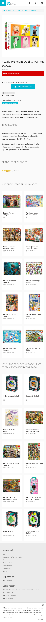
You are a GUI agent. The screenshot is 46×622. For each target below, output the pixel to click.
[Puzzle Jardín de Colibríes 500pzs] (34, 235)
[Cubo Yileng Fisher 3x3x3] (34, 519)
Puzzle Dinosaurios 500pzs (33, 349)
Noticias (5, 571)
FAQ (4, 554)
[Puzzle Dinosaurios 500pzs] (34, 336)
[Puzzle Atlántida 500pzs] (12, 268)
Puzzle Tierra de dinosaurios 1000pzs (11, 498)
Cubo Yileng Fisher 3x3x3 (33, 532)
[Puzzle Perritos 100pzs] (12, 201)
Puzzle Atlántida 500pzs (9, 281)
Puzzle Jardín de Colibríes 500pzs (32, 248)
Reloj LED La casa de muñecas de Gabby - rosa (33, 499)
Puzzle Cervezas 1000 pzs (34, 464)
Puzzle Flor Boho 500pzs (9, 315)
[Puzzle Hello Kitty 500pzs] (12, 336)
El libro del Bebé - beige (9, 431)
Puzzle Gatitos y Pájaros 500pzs (9, 248)
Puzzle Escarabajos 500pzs (33, 281)
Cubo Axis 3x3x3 (32, 396)
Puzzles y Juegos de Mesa (27, 10)
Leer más (40, 620)
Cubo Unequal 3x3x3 (11, 396)
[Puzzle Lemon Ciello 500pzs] (34, 302)
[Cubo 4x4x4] (12, 519)
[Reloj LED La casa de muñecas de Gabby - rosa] (34, 485)
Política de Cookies (8, 563)
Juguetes (11, 10)
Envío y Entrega (7, 565)
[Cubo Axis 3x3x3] (34, 384)
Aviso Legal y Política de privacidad (12, 557)
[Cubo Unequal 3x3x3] (12, 384)
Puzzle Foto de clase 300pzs (11, 464)
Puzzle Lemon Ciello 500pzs (33, 315)
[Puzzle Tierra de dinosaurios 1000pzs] (12, 485)
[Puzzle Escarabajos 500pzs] (34, 268)
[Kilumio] (11, 3)
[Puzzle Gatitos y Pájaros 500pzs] (12, 235)
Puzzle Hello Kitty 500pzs (9, 349)
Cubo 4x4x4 (8, 531)
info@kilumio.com (11, 595)
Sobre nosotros (7, 560)
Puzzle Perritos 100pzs (8, 214)
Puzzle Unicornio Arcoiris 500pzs (32, 214)
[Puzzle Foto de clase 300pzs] (12, 451)
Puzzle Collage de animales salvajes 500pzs (32, 431)
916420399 (9, 592)
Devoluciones (6, 568)
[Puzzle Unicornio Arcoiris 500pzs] (34, 201)
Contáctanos (9, 598)
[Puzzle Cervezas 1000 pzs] (34, 451)
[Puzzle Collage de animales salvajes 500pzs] (34, 418)
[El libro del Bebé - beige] (12, 418)
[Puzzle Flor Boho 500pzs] (12, 302)
